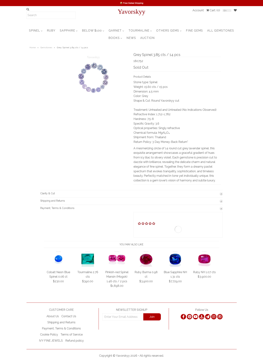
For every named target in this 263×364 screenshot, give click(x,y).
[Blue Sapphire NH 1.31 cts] (175, 265)
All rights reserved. (152, 355)
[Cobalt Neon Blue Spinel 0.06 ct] (58, 265)
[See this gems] (64, 74)
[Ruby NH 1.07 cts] (204, 265)
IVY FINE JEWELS (51, 340)
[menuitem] (36, 30)
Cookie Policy (49, 334)
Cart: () (215, 10)
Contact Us (68, 316)
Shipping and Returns (61, 322)
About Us (53, 316)
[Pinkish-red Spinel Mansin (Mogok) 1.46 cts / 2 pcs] (117, 265)
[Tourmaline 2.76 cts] (88, 265)
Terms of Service (71, 334)
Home (33, 47)
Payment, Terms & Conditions (61, 328)
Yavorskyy (131, 11)
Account (198, 10)
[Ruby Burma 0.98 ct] (146, 265)
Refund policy (74, 340)
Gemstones (46, 47)
